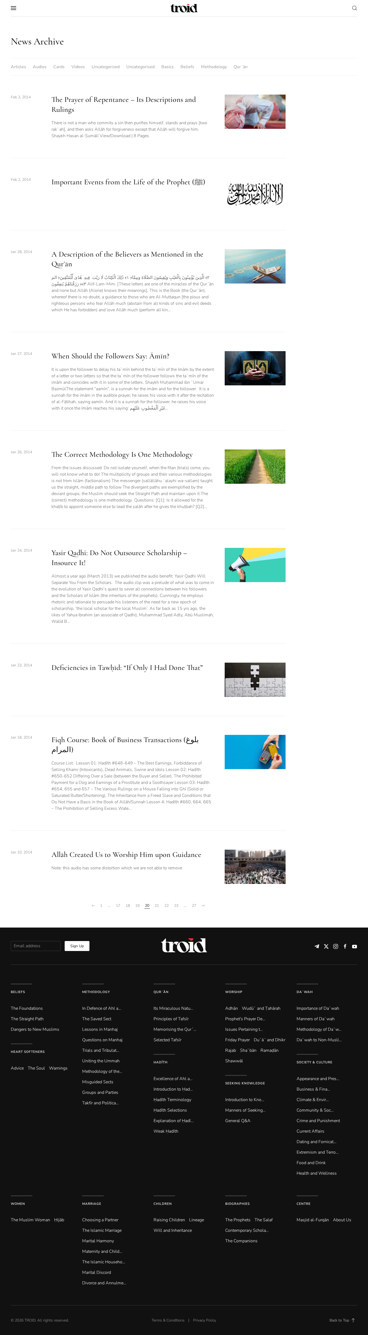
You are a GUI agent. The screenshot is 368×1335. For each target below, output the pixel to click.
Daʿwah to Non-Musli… (319, 1040)
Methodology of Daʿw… (319, 1029)
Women (18, 1204)
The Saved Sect (96, 1019)
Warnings (58, 1068)
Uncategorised (140, 67)
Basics (167, 67)
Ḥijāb (59, 1220)
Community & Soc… (315, 1110)
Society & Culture (314, 1062)
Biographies (237, 1204)
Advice (17, 1068)
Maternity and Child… (102, 1251)
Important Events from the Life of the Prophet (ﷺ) (128, 181)
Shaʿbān (248, 1050)
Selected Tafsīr (167, 1040)
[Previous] (93, 905)
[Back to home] (184, 8)
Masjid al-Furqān (313, 1220)
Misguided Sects (97, 1082)
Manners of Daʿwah (316, 1019)
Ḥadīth (161, 1062)
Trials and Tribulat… (100, 1050)
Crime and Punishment (318, 1121)
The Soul (36, 1068)
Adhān (231, 1008)
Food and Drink (311, 1163)
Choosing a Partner (100, 1220)
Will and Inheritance (173, 1230)
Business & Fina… (313, 1089)
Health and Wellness (317, 1173)
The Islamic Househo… (103, 1262)
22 (166, 905)
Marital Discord (96, 1272)
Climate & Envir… (313, 1100)
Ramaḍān (270, 1050)
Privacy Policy (204, 1320)
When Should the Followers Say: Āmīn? (110, 356)
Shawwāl (234, 1061)
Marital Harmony (98, 1241)
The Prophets (238, 1220)
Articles (18, 67)
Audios (40, 67)
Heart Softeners (28, 1052)
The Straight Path (27, 1019)
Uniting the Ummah (101, 1061)
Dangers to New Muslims (35, 1029)
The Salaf (264, 1220)
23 (176, 905)
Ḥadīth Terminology (172, 1100)
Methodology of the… (102, 1071)
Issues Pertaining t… (244, 1029)
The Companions (241, 1241)
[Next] (203, 905)
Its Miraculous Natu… (173, 1008)
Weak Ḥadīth (166, 1131)
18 (128, 905)
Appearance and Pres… (318, 1079)
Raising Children (169, 1220)
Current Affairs (310, 1131)
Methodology (214, 67)
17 (118, 905)
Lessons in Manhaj (100, 1029)
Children (163, 1204)
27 (194, 905)
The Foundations (27, 1008)
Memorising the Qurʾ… (175, 1029)
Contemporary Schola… (247, 1230)
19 (137, 905)
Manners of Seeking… (245, 1110)
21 (157, 905)
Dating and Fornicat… (316, 1142)
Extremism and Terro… (318, 1152)
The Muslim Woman (30, 1220)
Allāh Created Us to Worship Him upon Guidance (126, 854)
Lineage (196, 1220)
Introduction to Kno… (244, 1100)
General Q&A (238, 1121)
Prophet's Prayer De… (245, 1019)
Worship (233, 992)
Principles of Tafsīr (171, 1019)
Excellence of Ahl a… (173, 1079)
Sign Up (77, 946)
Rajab (230, 1050)
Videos (78, 67)
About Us (342, 1220)
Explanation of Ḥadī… (174, 1121)
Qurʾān (241, 67)
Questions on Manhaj (102, 1040)
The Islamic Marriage (101, 1230)
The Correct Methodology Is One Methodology (122, 454)
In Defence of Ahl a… (101, 1008)
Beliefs (187, 67)
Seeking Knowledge (245, 1083)
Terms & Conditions (168, 1320)
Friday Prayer (237, 1040)
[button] (13, 8)
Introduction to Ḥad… (173, 1089)
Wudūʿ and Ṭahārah (261, 1008)
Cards (59, 67)
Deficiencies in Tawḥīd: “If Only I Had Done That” (127, 667)
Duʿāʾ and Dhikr (269, 1040)
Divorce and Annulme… (104, 1283)
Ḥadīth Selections (170, 1110)
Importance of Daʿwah (318, 1008)
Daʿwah (305, 992)
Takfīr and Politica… (100, 1103)
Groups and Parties (100, 1092)
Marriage (91, 1204)
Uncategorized (106, 67)
